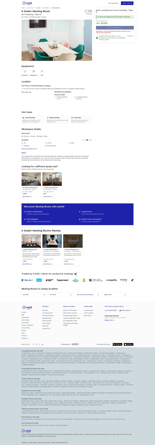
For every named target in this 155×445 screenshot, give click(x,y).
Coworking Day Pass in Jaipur (91, 372)
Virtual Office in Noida (27, 381)
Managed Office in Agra (83, 404)
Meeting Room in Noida (27, 392)
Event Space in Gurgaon (51, 419)
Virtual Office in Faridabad (52, 381)
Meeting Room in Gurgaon (54, 392)
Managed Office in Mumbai (86, 401)
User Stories (25, 322)
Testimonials (25, 317)
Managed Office (47, 318)
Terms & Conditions (27, 325)
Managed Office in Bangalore (71, 401)
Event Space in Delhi (39, 419)
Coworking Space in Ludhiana (81, 358)
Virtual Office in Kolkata (73, 382)
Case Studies (25, 320)
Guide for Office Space (70, 310)
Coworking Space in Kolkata (113, 355)
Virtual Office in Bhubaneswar (76, 384)
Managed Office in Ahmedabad (118, 401)
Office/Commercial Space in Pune (77, 413)
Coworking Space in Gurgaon (90, 353)
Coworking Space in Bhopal (33, 360)
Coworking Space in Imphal (97, 358)
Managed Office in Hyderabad (102, 401)
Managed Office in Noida (28, 401)
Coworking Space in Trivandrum (95, 360)
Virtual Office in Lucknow (61, 384)
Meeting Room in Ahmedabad (114, 392)
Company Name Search (70, 315)
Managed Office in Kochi (93, 402)
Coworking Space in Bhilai (83, 362)
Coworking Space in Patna (79, 360)
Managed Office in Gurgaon (56, 401)
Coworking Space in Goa (66, 357)
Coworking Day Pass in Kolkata (108, 372)
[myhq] (27, 3)
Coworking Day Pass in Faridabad (61, 370)
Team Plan (45, 326)
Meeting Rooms (47, 320)
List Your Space (88, 313)
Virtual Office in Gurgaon (66, 381)
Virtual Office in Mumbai (94, 381)
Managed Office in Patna (96, 404)
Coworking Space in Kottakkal (113, 362)
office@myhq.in (126, 310)
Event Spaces (46, 323)
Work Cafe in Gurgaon (48, 425)
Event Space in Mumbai (79, 419)
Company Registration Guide (71, 318)
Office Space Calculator (70, 313)
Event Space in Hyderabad (93, 419)
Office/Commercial (47, 315)
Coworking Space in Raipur (48, 360)
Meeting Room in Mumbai (83, 392)
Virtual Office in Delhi (39, 381)
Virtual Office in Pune (48, 382)
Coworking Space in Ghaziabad (43, 353)
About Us (24, 335)
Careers (24, 312)
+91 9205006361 (111, 310)
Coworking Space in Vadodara (67, 362)
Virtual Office (46, 328)
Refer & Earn (88, 315)
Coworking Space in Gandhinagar (36, 362)
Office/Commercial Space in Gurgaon (67, 411)
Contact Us (25, 338)
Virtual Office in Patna (72, 386)
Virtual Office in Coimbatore (32, 384)
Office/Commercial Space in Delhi (48, 411)
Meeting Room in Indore (73, 394)
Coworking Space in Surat (52, 362)
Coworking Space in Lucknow (115, 357)
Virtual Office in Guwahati (59, 386)
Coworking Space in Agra (35, 358)
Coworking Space (47, 313)
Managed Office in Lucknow (36, 404)
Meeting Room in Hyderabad (98, 392)
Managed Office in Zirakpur (68, 404)
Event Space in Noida (27, 419)
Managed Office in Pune (37, 402)
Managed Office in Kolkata (65, 402)
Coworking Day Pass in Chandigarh (37, 374)
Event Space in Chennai (107, 419)
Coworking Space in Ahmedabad (52, 355)
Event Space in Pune (119, 419)
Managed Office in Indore (79, 402)
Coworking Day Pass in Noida (29, 370)
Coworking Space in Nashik (112, 358)
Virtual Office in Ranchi (33, 386)
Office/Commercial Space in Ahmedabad (38, 413)
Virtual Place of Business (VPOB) (70, 324)
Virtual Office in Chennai (35, 382)
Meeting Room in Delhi (40, 392)
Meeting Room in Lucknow (87, 394)
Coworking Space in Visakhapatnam (49, 357)
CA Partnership (88, 310)
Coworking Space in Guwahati (63, 360)
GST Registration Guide (70, 320)
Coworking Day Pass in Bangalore (97, 370)
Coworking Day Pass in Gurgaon (79, 370)
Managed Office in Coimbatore (108, 402)
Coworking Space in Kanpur (50, 358)
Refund (24, 330)
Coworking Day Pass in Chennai (59, 372)
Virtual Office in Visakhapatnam (113, 382)
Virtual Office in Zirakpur (119, 384)
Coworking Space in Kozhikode (112, 360)
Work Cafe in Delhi (37, 425)
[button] (57, 149)
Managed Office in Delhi (41, 401)
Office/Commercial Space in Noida (30, 411)
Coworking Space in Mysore (98, 362)
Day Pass (45, 310)
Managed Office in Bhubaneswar (52, 404)
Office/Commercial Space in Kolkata (96, 413)
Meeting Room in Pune (32, 394)
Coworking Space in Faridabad (74, 353)
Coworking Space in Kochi (32, 357)
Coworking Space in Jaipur (98, 355)
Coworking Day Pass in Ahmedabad (41, 372)
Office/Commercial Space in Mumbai (107, 411)
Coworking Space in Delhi (59, 353)
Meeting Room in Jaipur (46, 394)
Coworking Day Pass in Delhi (44, 370)
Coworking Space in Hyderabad (34, 355)
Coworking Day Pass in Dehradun (55, 374)
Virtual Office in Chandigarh (47, 384)
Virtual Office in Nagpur (91, 384)
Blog (23, 315)
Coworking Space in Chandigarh (99, 357)
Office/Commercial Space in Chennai (59, 413)
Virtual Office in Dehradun (105, 384)
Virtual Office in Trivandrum (86, 386)
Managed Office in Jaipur (51, 402)
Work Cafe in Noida (26, 425)
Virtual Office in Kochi (98, 382)
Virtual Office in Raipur (45, 386)
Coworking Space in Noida (28, 353)
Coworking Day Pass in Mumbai (115, 370)
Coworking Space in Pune (83, 355)
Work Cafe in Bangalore (62, 425)
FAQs (23, 333)
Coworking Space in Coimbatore (81, 357)
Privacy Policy (26, 328)
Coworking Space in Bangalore (107, 353)
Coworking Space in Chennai (68, 355)
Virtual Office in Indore (85, 382)
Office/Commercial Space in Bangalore (87, 411)
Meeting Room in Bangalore (69, 392)
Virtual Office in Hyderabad (108, 381)
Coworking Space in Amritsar (65, 358)
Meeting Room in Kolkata (59, 394)
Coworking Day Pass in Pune (75, 372)
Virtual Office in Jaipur (60, 382)
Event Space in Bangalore (65, 419)
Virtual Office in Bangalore (80, 381)
